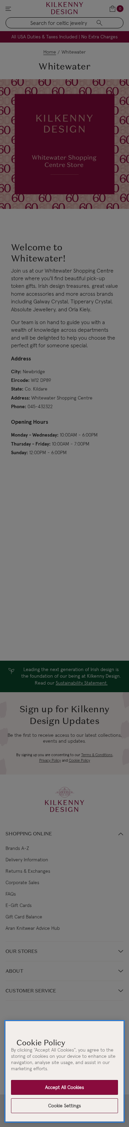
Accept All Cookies (64, 1087)
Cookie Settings (64, 1105)
